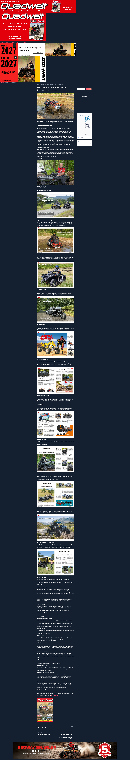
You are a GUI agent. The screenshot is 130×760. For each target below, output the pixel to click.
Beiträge (3, 82)
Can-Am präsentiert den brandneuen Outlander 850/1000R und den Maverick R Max (65, 736)
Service (7, 42)
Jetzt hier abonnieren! (42, 696)
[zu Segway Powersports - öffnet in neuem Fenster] (65, 750)
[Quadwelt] (79, 107)
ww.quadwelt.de (55, 695)
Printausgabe (48, 90)
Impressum (18, 42)
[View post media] (79, 143)
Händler (2, 42)
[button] (81, 137)
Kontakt (24, 42)
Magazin (12, 42)
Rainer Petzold (41, 90)
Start (1, 82)
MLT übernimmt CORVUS (44, 734)
